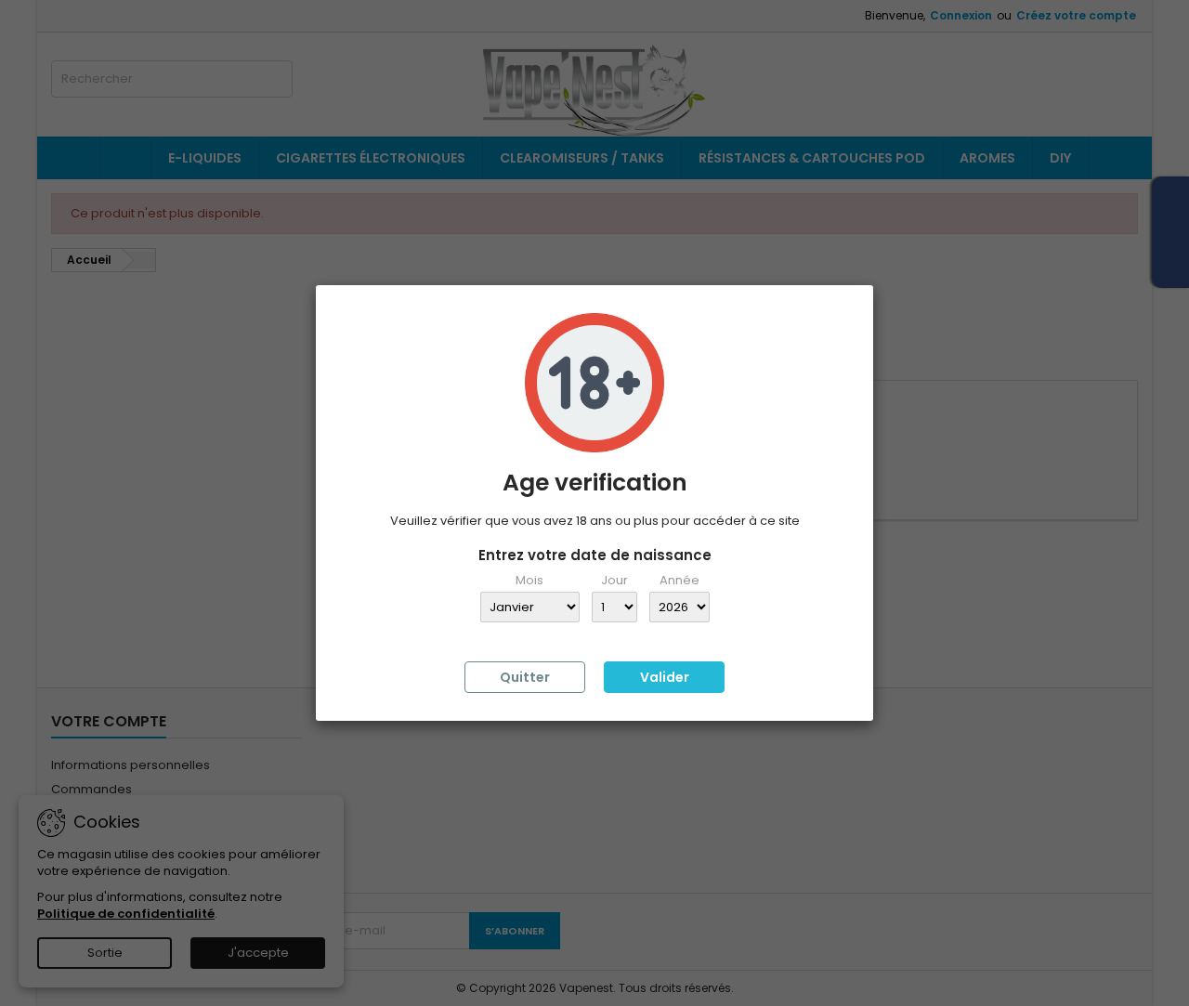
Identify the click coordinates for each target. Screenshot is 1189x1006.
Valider (664, 677)
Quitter (525, 677)
